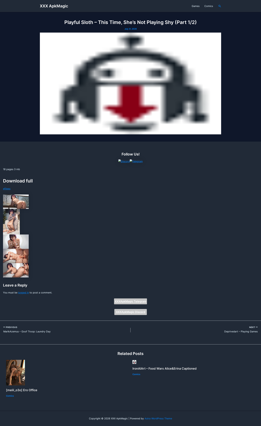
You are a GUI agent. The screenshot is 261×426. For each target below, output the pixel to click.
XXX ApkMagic (54, 6)
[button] (219, 6)
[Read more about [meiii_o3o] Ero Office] (15, 372)
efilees (6, 188)
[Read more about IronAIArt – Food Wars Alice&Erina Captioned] (134, 361)
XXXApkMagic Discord (130, 312)
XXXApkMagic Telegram (130, 301)
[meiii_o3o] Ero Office (21, 390)
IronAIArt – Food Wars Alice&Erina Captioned (164, 368)
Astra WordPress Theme (158, 418)
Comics (208, 6)
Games (196, 6)
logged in (23, 292)
